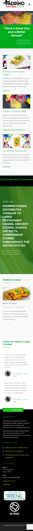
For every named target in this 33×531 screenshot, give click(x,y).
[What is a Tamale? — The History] (16, 293)
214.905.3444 (6, 484)
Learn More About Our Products (14, 130)
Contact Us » (27, 23)
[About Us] (16, 62)
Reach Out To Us (11, 252)
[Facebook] (12, 410)
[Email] (20, 410)
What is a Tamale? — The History (14, 303)
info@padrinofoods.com (9, 481)
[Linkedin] (15, 410)
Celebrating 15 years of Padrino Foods (16, 447)
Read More (6, 90)
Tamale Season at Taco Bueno (14, 451)
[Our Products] (16, 101)
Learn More (7, 167)
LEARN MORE (23, 42)
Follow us (7, 410)
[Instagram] (17, 410)
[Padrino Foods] (14, 3)
